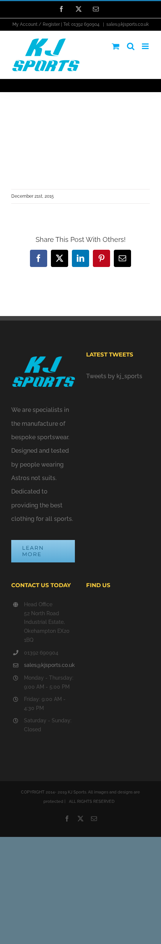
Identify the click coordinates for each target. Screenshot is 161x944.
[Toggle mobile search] (130, 46)
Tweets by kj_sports (114, 376)
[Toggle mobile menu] (146, 46)
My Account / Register (36, 24)
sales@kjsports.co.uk (127, 24)
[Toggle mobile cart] (115, 46)
